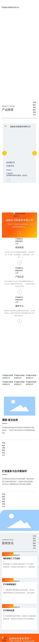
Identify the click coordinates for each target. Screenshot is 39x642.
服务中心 (19, 306)
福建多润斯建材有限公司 (19, 220)
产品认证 (19, 276)
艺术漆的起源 (8, 610)
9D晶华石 (10, 166)
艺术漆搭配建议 (9, 584)
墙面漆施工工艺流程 (11, 558)
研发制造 (19, 247)
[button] (17, 97)
